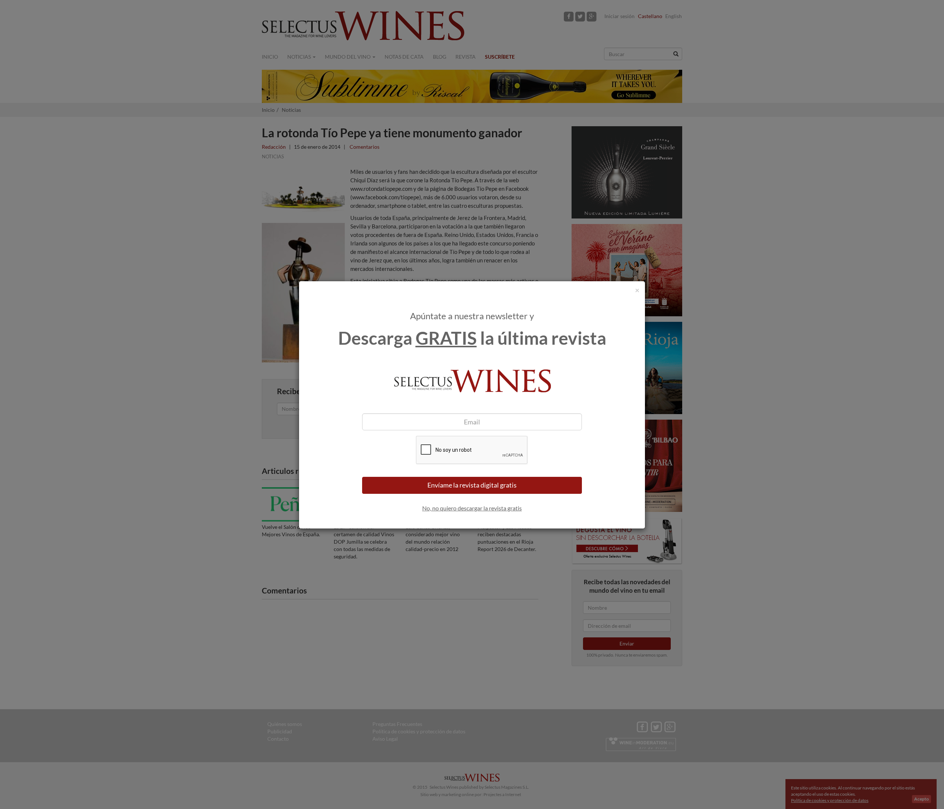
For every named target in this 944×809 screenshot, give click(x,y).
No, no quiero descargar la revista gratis (472, 508)
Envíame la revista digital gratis (472, 485)
